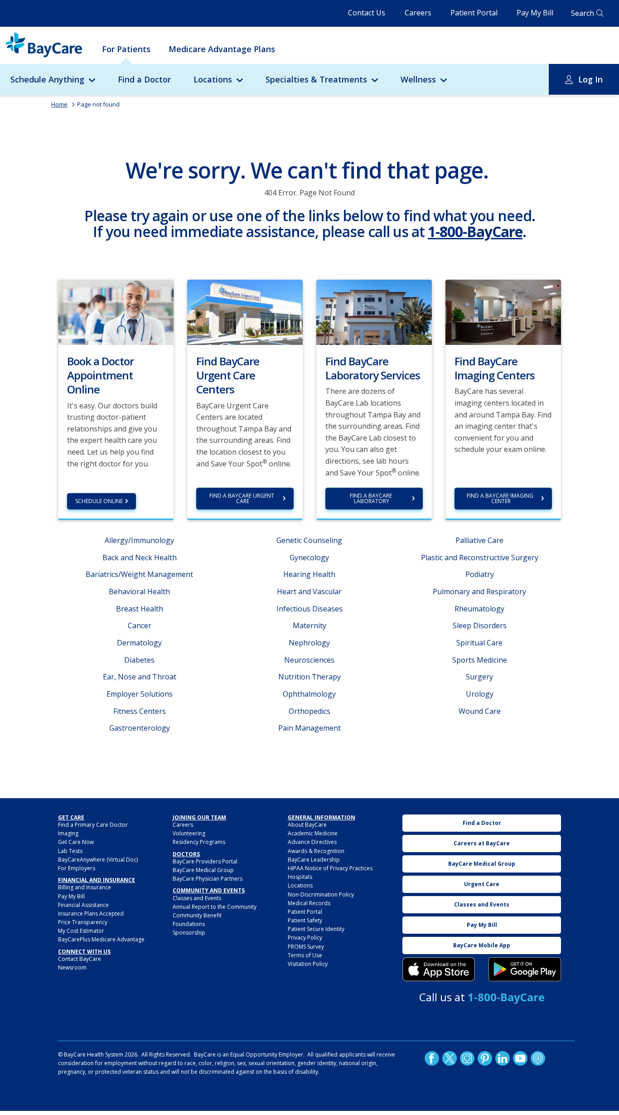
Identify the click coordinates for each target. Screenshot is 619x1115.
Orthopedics (309, 711)
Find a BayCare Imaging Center (501, 498)
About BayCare (307, 825)
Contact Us (366, 13)
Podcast (538, 1058)
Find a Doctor (144, 79)
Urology (479, 694)
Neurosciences (309, 660)
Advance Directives (312, 842)
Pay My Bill (535, 13)
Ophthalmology (309, 694)
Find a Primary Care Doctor (93, 825)
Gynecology (309, 557)
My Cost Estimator (81, 931)
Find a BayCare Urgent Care (242, 498)
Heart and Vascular (309, 591)
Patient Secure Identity (316, 929)
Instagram (467, 1058)
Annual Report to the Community (214, 907)
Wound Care (480, 711)
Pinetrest (485, 1058)
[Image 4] (524, 969)
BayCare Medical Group (203, 870)
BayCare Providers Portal (205, 861)
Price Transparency (82, 922)
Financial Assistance (83, 905)
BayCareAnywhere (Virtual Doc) (98, 859)
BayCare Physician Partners (207, 878)
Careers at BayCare (482, 843)
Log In (590, 79)
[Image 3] (438, 969)
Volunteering (189, 833)
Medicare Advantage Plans (222, 49)
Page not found (98, 104)
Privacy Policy (305, 937)
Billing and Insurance (84, 887)
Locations (212, 79)
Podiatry (479, 574)
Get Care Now (76, 842)
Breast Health (139, 609)
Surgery (479, 677)
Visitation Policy (308, 964)
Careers (418, 13)
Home (59, 104)
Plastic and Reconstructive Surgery (479, 557)
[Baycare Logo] (43, 45)
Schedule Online (99, 501)
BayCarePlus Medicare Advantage (101, 939)
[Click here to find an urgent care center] (245, 311)
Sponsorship (189, 932)
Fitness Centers (139, 711)
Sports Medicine (479, 660)
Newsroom (72, 967)
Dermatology (139, 643)
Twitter (449, 1058)
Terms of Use (305, 955)
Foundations (189, 924)
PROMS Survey (306, 946)
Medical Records (309, 903)
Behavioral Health (139, 591)
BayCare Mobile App (481, 945)
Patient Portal (474, 13)
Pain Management (309, 728)
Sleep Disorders (480, 625)
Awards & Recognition (316, 851)
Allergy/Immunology (139, 540)
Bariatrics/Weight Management (139, 574)
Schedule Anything (47, 79)
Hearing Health (309, 574)
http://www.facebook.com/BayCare (432, 1058)
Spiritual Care (479, 643)
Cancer (139, 625)
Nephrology (309, 643)
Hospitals (300, 877)
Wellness (418, 79)
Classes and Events (197, 898)
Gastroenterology (139, 728)
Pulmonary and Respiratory (479, 591)
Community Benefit (197, 915)
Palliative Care (479, 540)
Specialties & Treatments (316, 79)
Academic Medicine (313, 833)
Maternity (309, 625)
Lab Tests (70, 851)
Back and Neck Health (139, 557)
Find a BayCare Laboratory (371, 498)
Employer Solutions (139, 694)
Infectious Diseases (309, 609)
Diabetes (139, 660)
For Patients (126, 49)
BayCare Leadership (314, 859)
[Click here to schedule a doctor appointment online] (116, 311)
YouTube (520, 1058)
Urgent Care (481, 884)
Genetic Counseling (309, 540)
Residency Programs (199, 842)
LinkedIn (502, 1058)
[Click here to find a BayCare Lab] (374, 311)
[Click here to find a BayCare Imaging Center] (503, 311)
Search (582, 13)
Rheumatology (479, 609)
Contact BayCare (79, 959)
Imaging (68, 833)
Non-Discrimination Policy (321, 894)
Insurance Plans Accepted (91, 913)
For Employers (76, 868)
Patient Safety (305, 920)
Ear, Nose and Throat (139, 677)
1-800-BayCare (475, 231)
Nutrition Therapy (309, 677)
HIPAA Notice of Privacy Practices (330, 868)
